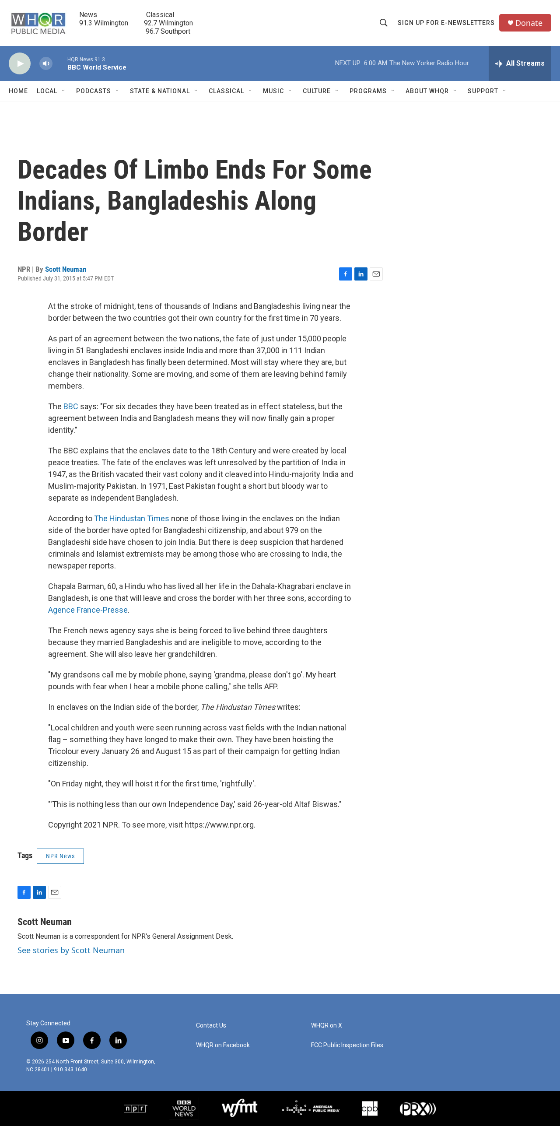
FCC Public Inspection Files (347, 1045)
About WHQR (427, 91)
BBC (70, 406)
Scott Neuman (65, 269)
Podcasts (93, 91)
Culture (317, 91)
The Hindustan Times (131, 518)
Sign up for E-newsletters (446, 22)
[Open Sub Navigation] (63, 91)
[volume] (45, 64)
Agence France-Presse (88, 609)
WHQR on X (326, 1025)
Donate (528, 23)
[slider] (60, 63)
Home (18, 91)
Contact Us (211, 1025)
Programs (368, 91)
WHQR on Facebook (223, 1045)
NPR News (60, 855)
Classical (226, 91)
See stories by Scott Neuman (71, 950)
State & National (160, 91)
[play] (20, 64)
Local (47, 91)
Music (273, 91)
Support (483, 91)
